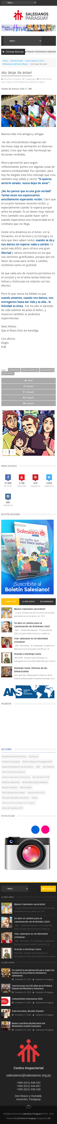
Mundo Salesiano (9, 787)
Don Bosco (33, 756)
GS (49, 1118)
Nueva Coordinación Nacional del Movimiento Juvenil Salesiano (28, 1024)
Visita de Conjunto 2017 (12, 808)
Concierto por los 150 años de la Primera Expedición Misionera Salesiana (32, 987)
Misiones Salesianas (11, 782)
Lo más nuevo (28, 602)
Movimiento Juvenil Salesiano (35, 782)
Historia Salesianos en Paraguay (16, 777)
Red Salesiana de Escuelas (13, 792)
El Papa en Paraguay (11, 762)
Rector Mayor (26, 787)
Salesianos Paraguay (32, 1114)
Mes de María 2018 (41, 777)
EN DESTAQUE (17, 61)
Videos (35, 798)
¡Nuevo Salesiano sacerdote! (29, 609)
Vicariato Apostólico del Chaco (15, 798)
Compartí (29, 386)
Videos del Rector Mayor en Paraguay (18, 803)
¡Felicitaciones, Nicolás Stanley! (28, 1011)
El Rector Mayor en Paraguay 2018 (37, 762)
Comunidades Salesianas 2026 (27, 999)
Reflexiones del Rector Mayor (15, 64)
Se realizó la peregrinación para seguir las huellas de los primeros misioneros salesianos (33, 973)
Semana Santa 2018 (36, 792)
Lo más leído (10, 602)
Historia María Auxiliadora (13, 772)
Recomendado (46, 602)
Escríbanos (49, 889)
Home (5, 61)
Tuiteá (30, 380)
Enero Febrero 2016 (34, 61)
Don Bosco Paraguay (26, 1118)
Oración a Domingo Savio (27, 654)
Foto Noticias (48, 767)
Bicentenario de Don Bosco (14, 756)
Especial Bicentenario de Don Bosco (17, 767)
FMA (38, 767)
